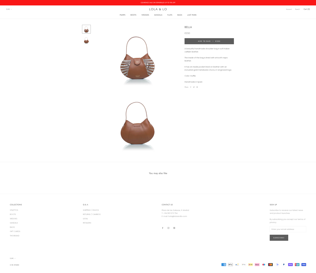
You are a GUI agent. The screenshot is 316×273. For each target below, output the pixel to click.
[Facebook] (190, 87)
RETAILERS (87, 222)
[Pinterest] (197, 87)
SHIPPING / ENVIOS (91, 210)
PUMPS (122, 15)
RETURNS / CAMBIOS (92, 214)
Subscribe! (279, 238)
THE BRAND (14, 235)
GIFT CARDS (15, 231)
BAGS (179, 15)
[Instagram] (168, 228)
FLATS (169, 15)
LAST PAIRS (191, 15)
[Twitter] (194, 87)
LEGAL (85, 218)
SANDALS (158, 15)
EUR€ (8, 9)
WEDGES (145, 15)
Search (297, 9)
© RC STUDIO (14, 265)
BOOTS (133, 15)
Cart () (307, 9)
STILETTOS (14, 210)
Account (289, 9)
